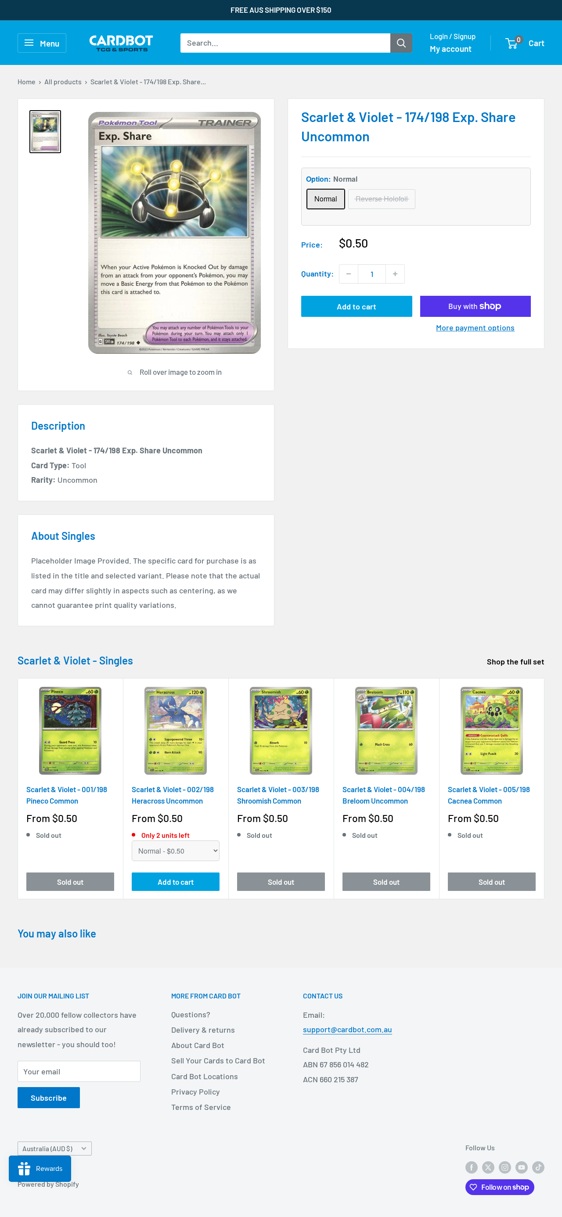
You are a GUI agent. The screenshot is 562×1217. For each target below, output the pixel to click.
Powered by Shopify (48, 1184)
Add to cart (356, 306)
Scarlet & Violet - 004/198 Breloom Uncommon (383, 795)
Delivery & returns (203, 1029)
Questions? (190, 1014)
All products (63, 81)
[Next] (544, 788)
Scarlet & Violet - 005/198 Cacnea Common (489, 795)
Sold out (70, 881)
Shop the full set (516, 661)
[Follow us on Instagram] (505, 1167)
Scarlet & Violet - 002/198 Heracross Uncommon (173, 795)
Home (27, 81)
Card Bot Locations (204, 1076)
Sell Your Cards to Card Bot (218, 1060)
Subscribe (49, 1097)
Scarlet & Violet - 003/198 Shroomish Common (278, 795)
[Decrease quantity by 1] (348, 274)
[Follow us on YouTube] (521, 1167)
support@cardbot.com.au (347, 1029)
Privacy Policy (195, 1091)
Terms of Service (201, 1107)
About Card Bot (197, 1045)
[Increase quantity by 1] (395, 274)
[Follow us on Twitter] (488, 1167)
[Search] (401, 42)
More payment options (475, 327)
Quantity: (317, 273)
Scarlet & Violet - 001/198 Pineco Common (66, 795)
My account (451, 48)
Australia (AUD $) (47, 1148)
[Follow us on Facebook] (471, 1167)
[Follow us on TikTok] (538, 1167)
